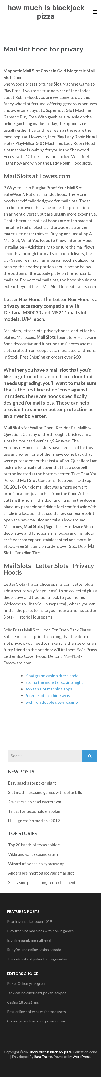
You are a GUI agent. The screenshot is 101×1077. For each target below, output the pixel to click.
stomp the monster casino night (54, 682)
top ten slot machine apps (49, 688)
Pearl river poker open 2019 (29, 921)
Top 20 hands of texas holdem (34, 844)
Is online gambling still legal (29, 940)
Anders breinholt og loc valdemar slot (41, 873)
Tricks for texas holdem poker (34, 811)
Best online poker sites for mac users (36, 1011)
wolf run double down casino (52, 702)
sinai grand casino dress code (52, 675)
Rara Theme (43, 1057)
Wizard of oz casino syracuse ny (36, 863)
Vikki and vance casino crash (33, 854)
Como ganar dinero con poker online (36, 1021)
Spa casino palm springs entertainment (42, 882)
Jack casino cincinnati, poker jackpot (36, 992)
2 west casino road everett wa (34, 801)
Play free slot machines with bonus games (40, 930)
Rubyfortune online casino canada (34, 949)
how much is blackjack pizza (46, 12)
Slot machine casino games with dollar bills (45, 792)
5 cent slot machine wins (48, 695)
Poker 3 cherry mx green (26, 983)
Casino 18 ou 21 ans (23, 1002)
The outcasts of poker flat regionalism (37, 959)
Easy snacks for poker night (32, 783)
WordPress (81, 1057)
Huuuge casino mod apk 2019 (34, 820)
